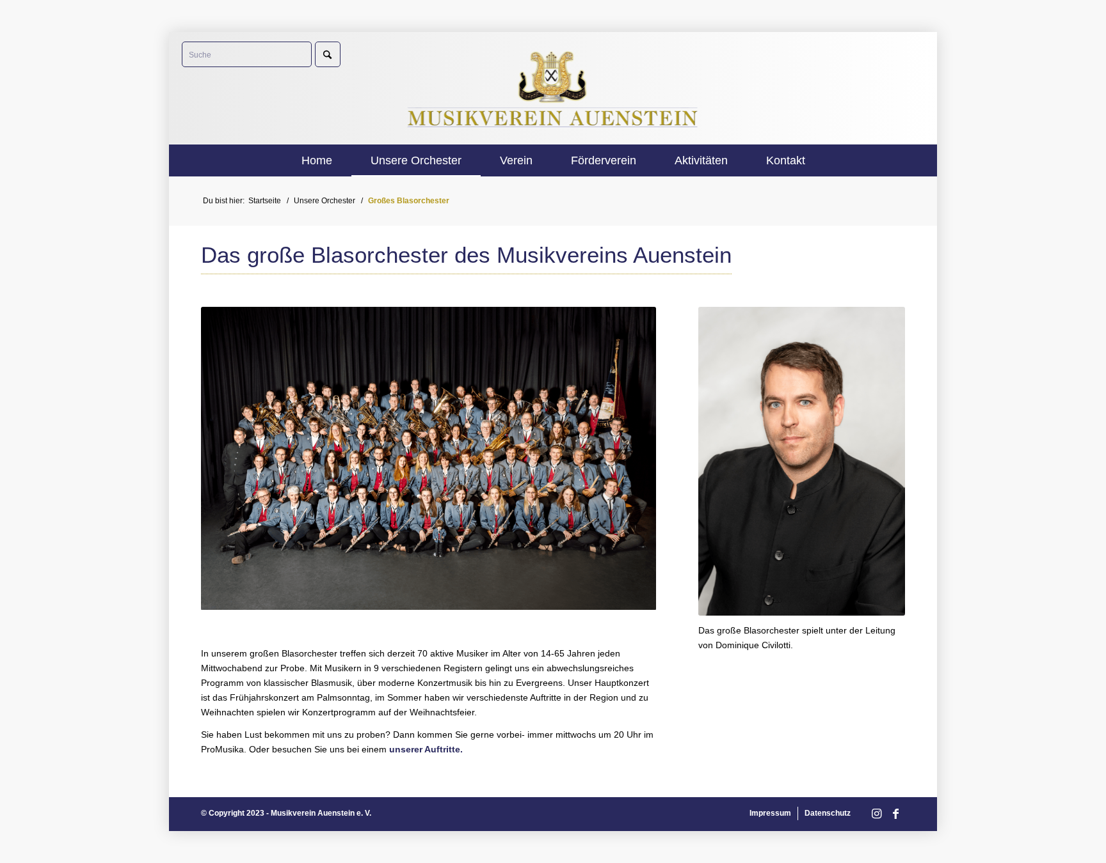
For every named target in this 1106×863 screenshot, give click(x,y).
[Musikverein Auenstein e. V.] (553, 88)
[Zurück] (230, 458)
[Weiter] (627, 458)
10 (474, 594)
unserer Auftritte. (426, 749)
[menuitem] (316, 160)
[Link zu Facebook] (895, 814)
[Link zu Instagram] (876, 814)
